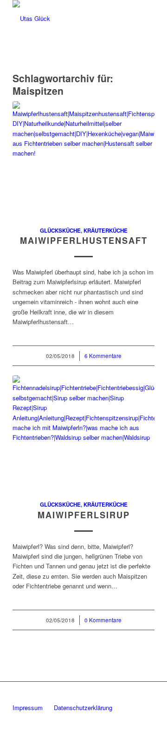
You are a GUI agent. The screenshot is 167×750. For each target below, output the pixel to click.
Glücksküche (60, 231)
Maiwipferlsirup (84, 515)
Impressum (28, 707)
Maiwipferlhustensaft (84, 241)
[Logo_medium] (69, 18)
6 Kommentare (103, 355)
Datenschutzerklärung (83, 707)
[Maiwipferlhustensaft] (83, 158)
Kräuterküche (106, 231)
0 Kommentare (103, 620)
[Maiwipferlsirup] (83, 432)
